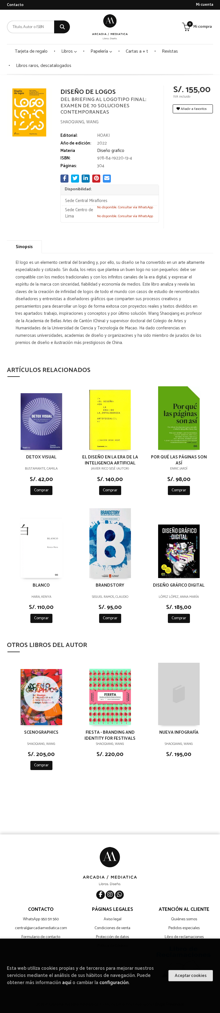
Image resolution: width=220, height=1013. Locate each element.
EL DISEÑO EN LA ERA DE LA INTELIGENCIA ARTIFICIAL (110, 460)
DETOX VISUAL (41, 457)
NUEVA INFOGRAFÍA (179, 732)
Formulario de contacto (40, 937)
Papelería (100, 51)
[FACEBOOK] (100, 895)
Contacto (15, 5)
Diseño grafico (110, 150)
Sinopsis (24, 246)
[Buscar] (62, 27)
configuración (114, 983)
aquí (66, 983)
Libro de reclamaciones (184, 937)
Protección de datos (112, 937)
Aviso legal (112, 919)
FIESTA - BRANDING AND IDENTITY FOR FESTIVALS (110, 735)
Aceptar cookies (191, 975)
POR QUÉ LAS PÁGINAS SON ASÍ (179, 460)
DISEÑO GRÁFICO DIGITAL (179, 585)
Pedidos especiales (184, 928)
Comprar (41, 490)
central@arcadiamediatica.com (41, 928)
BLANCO (41, 585)
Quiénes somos (184, 919)
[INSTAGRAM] (110, 895)
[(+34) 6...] (119, 895)
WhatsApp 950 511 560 (41, 919)
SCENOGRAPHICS (41, 732)
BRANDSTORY (110, 585)
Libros (67, 51)
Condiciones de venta (112, 928)
